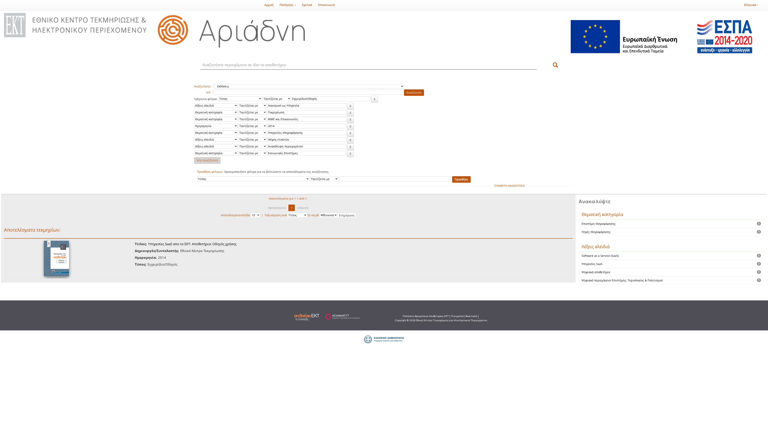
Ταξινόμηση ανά (276, 215)
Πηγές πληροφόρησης (596, 232)
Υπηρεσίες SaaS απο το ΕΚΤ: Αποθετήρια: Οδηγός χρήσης (192, 244)
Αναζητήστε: (202, 86)
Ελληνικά (750, 5)
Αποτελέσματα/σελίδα (235, 215)
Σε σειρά (313, 215)
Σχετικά (307, 5)
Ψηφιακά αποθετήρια (596, 272)
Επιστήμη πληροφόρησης (599, 224)
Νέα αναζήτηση (207, 160)
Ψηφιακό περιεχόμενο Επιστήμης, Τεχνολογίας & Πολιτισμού (622, 280)
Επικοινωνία (326, 5)
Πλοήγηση (287, 5)
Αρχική (269, 5)
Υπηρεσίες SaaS (592, 264)
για (208, 92)
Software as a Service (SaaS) (600, 256)
